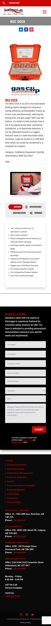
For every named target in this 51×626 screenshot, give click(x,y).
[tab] (15, 206)
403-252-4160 (19, 536)
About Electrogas (15, 469)
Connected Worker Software (21, 485)
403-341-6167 (19, 520)
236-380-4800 (19, 569)
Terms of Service (17, 442)
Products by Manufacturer (20, 473)
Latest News (13, 494)
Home (10, 461)
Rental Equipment (16, 490)
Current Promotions (17, 465)
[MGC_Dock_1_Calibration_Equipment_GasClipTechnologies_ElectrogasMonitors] (25, 83)
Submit (39, 429)
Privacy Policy (27, 440)
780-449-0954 (19, 552)
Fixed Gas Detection (17, 477)
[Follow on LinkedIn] (21, 29)
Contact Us (12, 498)
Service (10, 481)
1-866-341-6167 (14, 2)
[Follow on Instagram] (31, 29)
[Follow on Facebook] (26, 29)
